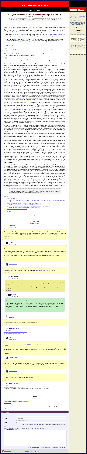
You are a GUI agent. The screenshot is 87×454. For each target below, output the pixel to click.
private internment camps (49, 34)
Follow (32, 223)
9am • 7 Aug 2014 (14, 278)
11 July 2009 (28, 16)
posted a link (15, 27)
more (78, 48)
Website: (6, 422)
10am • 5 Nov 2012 (7, 403)
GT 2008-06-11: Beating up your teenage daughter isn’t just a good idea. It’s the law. (25, 204)
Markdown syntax (8, 428)
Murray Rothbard (75, 24)
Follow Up (6, 238)
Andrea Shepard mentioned (19, 34)
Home (30, 10)
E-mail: (5, 418)
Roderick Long (80, 24)
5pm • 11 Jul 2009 (12, 317)
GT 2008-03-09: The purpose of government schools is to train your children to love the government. (28, 206)
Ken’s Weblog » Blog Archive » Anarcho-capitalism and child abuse (15, 332)
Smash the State (76, 21)
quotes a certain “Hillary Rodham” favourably (45, 270)
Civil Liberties (73, 20)
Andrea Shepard (73, 22)
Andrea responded (8, 45)
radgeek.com (13, 383)
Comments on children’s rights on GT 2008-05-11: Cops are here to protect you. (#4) (25, 203)
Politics (82, 20)
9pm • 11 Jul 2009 (12, 339)
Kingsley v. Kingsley (81, 23)
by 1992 (51, 114)
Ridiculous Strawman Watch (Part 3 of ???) (73, 17)
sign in (35, 424)
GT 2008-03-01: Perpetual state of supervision (17, 209)
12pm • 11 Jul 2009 (12, 227)
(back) (40, 192)
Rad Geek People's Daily (35, 5)
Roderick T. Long (13, 264)
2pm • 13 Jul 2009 (12, 359)
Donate (78, 36)
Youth (81, 21)
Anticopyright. (7, 451)
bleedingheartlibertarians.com (18, 401)
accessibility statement (80, 53)
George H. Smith (82, 22)
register (25, 424)
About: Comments (45, 447)
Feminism (78, 20)
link (45, 428)
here (13, 351)
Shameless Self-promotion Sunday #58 (81, 17)
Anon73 (77, 22)
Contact (38, 10)
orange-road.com (14, 328)
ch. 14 (36, 67)
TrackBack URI (37, 223)
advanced (82, 10)
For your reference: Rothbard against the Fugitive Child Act (34, 15)
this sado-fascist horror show (35, 27)
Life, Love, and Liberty (14, 316)
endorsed (29, 344)
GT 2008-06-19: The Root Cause (14, 198)
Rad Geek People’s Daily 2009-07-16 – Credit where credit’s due (15, 387)
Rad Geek (13, 294)
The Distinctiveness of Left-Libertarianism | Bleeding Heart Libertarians (16, 405)
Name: (5, 417)
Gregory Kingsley (74, 23)
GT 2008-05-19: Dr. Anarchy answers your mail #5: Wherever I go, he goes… (24, 207)
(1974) (23, 67)
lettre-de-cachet (19, 99)
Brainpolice (12, 225)
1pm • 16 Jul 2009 (7, 385)
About (34, 10)
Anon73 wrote (57, 36)
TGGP (10, 337)
